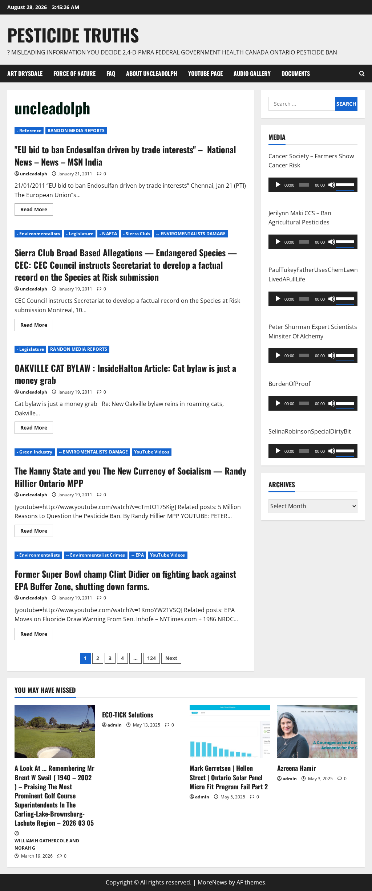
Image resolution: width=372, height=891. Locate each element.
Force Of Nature (74, 73)
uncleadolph (33, 174)
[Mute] (331, 184)
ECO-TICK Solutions (127, 714)
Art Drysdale (25, 73)
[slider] (345, 184)
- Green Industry (35, 452)
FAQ (110, 73)
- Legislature (79, 234)
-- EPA (138, 555)
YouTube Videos (151, 452)
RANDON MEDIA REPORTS (76, 130)
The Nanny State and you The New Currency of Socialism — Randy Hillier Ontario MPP (130, 476)
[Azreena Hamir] (317, 731)
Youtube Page (205, 73)
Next (171, 658)
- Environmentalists (38, 234)
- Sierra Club (136, 234)
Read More (36, 211)
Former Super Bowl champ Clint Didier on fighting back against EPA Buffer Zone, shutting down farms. (125, 580)
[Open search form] (362, 73)
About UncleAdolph (151, 73)
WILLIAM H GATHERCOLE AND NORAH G (47, 844)
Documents (296, 73)
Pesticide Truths (73, 35)
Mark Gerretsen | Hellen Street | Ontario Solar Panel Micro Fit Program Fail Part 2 (229, 777)
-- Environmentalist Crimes (95, 555)
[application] (312, 185)
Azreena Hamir (296, 768)
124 (151, 658)
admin (115, 725)
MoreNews (212, 882)
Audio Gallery (252, 73)
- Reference (29, 130)
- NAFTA (108, 234)
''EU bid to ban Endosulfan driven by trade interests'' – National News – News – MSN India (125, 155)
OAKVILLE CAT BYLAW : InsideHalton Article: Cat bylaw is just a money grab (125, 374)
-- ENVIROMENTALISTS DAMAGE (191, 234)
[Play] (278, 184)
